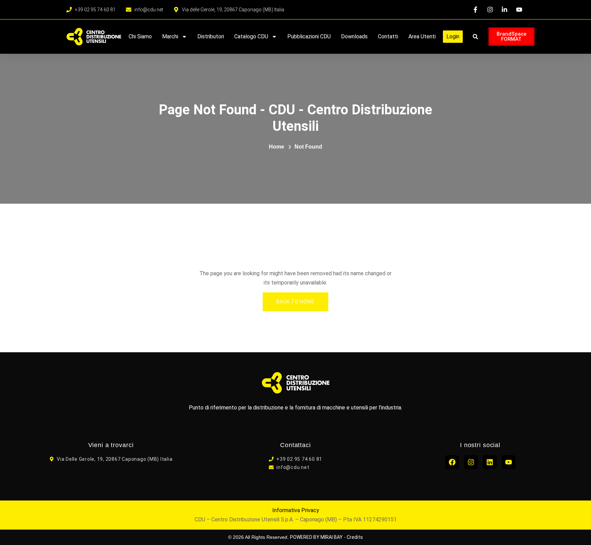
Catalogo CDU (251, 36)
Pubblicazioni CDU (309, 36)
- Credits (353, 537)
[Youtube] (508, 462)
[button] (475, 36)
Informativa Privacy (295, 510)
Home (276, 147)
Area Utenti (422, 36)
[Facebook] (452, 462)
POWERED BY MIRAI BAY (316, 537)
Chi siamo (140, 36)
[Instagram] (471, 462)
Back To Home (295, 301)
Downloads (354, 36)
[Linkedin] (490, 462)
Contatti (388, 36)
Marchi (170, 36)
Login (452, 36)
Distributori (210, 36)
